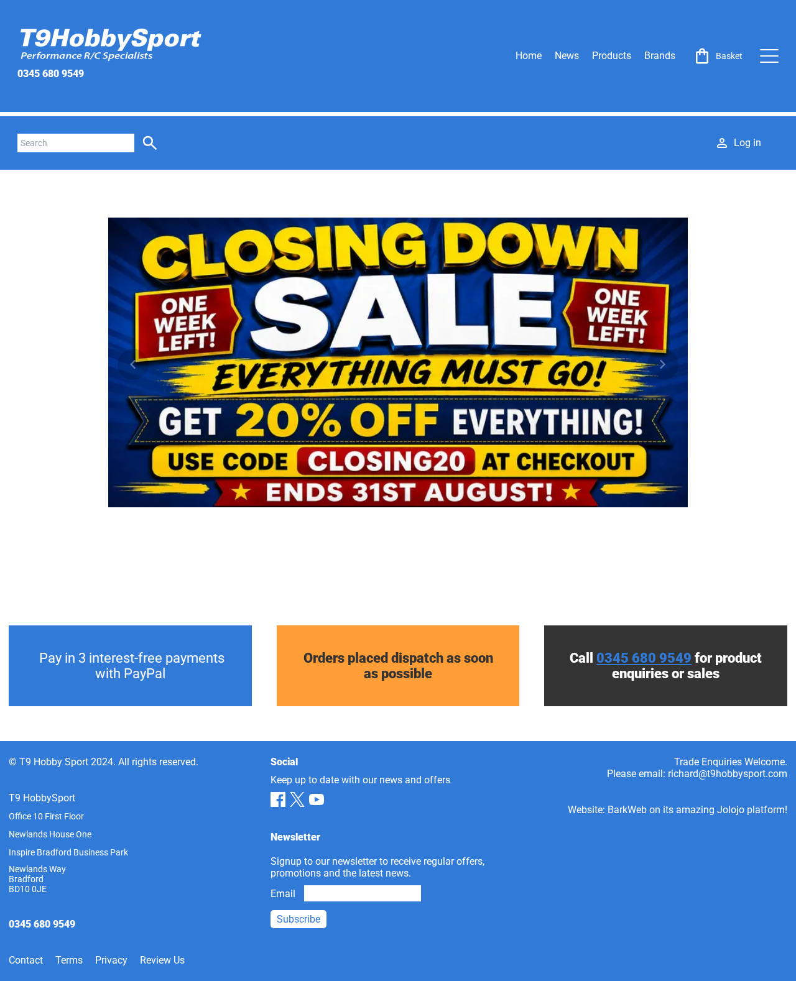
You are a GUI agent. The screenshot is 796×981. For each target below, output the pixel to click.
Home (529, 56)
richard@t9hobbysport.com (727, 774)
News (567, 56)
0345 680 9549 (50, 74)
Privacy (111, 960)
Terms (69, 960)
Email (283, 894)
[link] (718, 56)
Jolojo (730, 810)
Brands (659, 56)
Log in (747, 143)
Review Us (162, 960)
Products (611, 56)
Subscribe (298, 919)
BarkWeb (627, 810)
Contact (26, 960)
